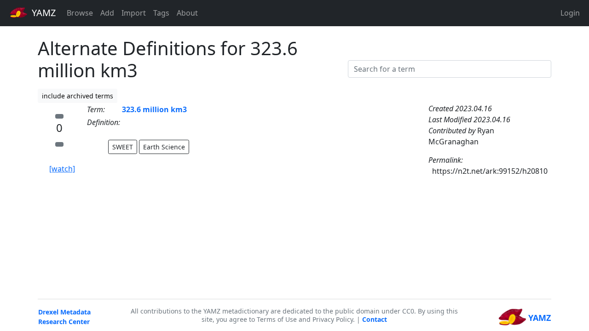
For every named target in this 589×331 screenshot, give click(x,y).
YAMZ (42, 12)
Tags (161, 13)
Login (570, 13)
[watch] (62, 169)
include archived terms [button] (77, 95)
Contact (374, 319)
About (187, 13)
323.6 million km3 (154, 109)
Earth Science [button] (164, 147)
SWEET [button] (122, 147)
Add (107, 13)
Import (133, 13)
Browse (80, 13)
